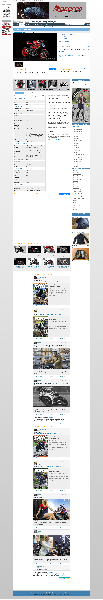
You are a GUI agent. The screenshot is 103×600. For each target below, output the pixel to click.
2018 (28, 29)
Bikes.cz (15, 0)
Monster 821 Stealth (77, 184)
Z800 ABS (75, 209)
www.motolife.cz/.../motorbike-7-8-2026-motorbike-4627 (49, 281)
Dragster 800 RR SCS (77, 157)
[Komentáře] (68, 277)
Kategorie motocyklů (38, 26)
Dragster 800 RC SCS (78, 149)
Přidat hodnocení (84, 68)
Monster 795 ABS (77, 174)
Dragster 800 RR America (78, 154)
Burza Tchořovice (6, 6)
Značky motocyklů (26, 26)
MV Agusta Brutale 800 (34, 253)
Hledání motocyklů (56, 26)
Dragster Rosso (76, 163)
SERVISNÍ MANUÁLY (29, 93)
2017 (31, 29)
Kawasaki (75, 200)
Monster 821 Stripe (77, 186)
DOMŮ (16, 24)
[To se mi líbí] (65, 277)
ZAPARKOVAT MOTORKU (81, 82)
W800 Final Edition (77, 204)
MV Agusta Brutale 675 (63, 266)
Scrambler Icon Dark (77, 193)
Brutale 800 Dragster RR (78, 133)
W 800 (74, 202)
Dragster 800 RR (76, 152)
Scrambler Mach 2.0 (77, 195)
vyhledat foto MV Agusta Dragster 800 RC (71, 55)
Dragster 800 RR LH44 (78, 156)
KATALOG (22, 24)
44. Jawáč (6, 22)
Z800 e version (76, 211)
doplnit (63, 51)
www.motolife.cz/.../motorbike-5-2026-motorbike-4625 (49, 433)
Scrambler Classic (77, 191)
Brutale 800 (75, 127)
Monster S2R (76, 188)
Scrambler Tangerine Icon (78, 198)
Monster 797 (75, 177)
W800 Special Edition (77, 205)
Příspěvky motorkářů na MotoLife (45, 274)
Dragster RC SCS (77, 161)
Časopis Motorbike (41, 277)
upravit (88, 46)
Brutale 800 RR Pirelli (77, 141)
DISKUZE (46, 24)
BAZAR (34, 24)
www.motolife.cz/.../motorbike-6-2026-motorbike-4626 (49, 314)
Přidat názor (52, 69)
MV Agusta (76, 126)
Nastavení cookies (68, 592)
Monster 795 (75, 172)
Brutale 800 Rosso (77, 136)
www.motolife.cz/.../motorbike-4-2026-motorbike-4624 (49, 466)
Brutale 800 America (77, 129)
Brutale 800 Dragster (77, 131)
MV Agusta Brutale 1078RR (20, 253)
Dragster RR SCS (77, 166)
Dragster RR (75, 164)
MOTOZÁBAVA (6, 2)
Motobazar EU (58, 103)
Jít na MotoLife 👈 (64, 423)
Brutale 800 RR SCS (77, 143)
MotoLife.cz (40, 0)
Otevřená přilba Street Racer (78, 217)
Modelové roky (17, 26)
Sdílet (52, 305)
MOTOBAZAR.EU (81, 214)
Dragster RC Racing (77, 159)
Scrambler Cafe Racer (78, 189)
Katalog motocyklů (18, 32)
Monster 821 (75, 181)
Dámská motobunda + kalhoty (78, 232)
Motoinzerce (65, 103)
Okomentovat (64, 305)
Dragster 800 (76, 147)
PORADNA (40, 24)
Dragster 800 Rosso (77, 150)
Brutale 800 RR (76, 138)
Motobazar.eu (22, 0)
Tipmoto (54, 105)
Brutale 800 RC (76, 134)
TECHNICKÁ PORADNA (40, 93)
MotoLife (39, 342)
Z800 (74, 207)
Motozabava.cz (32, 0)
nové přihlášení (61, 420)
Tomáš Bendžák (40, 566)
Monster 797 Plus (77, 179)
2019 (24, 32)
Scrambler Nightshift (77, 196)
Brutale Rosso (76, 145)
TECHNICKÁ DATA (19, 93)
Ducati (75, 170)
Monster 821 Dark (77, 182)
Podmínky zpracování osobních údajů (39, 592)
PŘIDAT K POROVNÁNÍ (80, 85)
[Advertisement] (41, 209)
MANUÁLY (28, 24)
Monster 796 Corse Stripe (78, 175)
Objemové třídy (47, 26)
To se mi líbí (39, 305)
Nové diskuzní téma (64, 194)
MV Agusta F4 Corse (49, 253)
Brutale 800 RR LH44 (77, 140)
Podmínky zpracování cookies (55, 592)
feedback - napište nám (55, 139)
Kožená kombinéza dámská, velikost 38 (80, 247)
